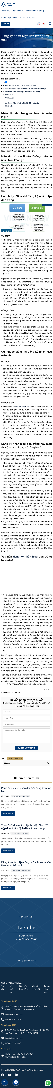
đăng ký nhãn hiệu (25, 556)
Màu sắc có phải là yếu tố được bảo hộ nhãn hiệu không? (25, 88)
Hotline (4, 1082)
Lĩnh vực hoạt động (35, 11)
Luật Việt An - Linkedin (16, 1075)
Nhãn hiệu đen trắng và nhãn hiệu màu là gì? (20, 85)
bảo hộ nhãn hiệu (23, 406)
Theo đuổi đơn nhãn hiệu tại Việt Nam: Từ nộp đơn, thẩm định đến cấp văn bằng (24, 827)
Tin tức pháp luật (27, 17)
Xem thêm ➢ (8, 813)
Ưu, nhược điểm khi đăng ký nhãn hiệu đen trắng (22, 92)
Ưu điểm (10, 95)
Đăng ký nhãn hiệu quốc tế (21, 870)
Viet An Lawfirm (38, 23)
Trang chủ (5, 11)
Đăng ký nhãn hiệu (15, 758)
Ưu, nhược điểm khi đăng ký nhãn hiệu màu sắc (22, 103)
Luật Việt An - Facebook (2, 1075)
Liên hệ (5, 24)
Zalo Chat (15, 1082)
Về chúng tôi (18, 11)
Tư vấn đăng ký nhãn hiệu (20, 796)
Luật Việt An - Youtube (9, 1075)
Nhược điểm (11, 98)
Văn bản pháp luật (9, 17)
